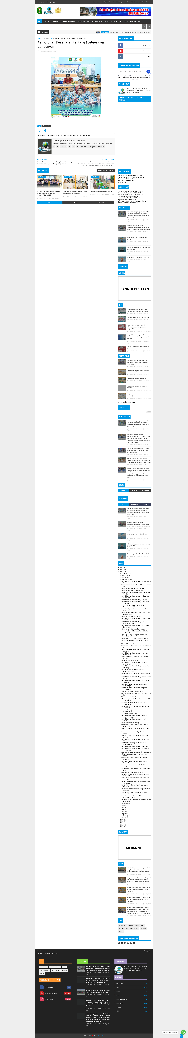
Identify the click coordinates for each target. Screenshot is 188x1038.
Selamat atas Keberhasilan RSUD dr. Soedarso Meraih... (136, 585)
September (125, 579)
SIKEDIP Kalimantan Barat (126, 180)
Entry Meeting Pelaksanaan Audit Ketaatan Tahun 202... (134, 632)
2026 (122, 567)
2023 (122, 819)
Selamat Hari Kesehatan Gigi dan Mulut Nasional (133, 732)
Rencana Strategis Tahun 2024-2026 (129, 193)
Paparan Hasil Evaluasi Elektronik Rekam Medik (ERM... (136, 769)
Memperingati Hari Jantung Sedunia (132, 588)
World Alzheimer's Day (128, 644)
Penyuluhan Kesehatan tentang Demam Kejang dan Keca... (134, 716)
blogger (49, 203)
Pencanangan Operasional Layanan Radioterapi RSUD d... (132, 670)
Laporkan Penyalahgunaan (127, 402)
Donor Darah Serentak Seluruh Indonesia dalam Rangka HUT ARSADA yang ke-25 (138, 327)
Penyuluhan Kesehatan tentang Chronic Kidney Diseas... (136, 582)
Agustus (124, 803)
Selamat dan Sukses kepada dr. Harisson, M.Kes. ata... (134, 758)
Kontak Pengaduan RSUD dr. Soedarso (130, 194)
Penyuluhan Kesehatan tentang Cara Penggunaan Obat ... (133, 622)
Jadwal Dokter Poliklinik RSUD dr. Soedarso (131, 198)
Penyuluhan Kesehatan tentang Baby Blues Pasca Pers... (135, 597)
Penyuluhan (46, 38)
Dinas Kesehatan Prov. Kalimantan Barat (131, 177)
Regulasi (55, 21)
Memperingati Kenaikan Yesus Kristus (138, 257)
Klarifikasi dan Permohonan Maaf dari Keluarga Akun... (136, 729)
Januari (124, 817)
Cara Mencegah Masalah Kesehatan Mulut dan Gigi (136, 694)
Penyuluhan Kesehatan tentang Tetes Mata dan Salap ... (135, 626)
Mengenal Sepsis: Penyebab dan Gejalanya (134, 638)
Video (121, 932)
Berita (130, 925)
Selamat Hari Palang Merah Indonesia (133, 691)
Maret (124, 813)
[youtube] (54, 2)
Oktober (124, 577)
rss (78, 147)
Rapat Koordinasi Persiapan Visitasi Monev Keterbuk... (134, 765)
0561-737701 (106, 2)
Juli (123, 805)
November (125, 575)
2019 (122, 827)
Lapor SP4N (122, 182)
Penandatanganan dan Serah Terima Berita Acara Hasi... (135, 775)
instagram (92, 147)
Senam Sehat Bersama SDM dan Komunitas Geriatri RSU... (135, 650)
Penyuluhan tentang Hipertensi (101, 191)
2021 (122, 823)
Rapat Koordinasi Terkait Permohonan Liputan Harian (136, 674)
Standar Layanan (67, 21)
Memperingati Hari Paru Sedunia (131, 616)
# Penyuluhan (46, 126)
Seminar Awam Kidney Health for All (138, 317)
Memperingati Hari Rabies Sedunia (132, 590)
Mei (123, 809)
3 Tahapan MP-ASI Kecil (129, 713)
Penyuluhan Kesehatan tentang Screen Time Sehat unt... (135, 740)
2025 (122, 569)
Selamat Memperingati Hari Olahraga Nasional (136, 752)
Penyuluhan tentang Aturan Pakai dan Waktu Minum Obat (75, 192)
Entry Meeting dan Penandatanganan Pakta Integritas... (135, 609)
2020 (122, 825)
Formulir (81, 21)
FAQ (139, 21)
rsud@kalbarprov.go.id (120, 2)
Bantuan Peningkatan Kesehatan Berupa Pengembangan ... (134, 710)
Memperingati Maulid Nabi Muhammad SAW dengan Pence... (135, 613)
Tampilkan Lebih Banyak (106, 170)
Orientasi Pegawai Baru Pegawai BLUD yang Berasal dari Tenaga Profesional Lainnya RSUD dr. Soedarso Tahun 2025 (138, 870)
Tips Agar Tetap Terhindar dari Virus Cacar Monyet (134, 736)
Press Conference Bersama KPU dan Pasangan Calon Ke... (133, 796)
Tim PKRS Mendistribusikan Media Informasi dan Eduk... (135, 786)
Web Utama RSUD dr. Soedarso (128, 179)
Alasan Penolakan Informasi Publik (129, 203)
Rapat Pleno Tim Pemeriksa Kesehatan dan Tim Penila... (135, 778)
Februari (124, 815)
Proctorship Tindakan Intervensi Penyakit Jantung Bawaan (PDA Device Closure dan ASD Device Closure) (97, 980)
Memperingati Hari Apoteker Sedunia (133, 629)
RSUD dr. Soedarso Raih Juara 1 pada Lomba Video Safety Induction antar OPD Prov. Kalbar (138, 450)
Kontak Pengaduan (51, 953)
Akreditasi (122, 925)
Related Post (42, 170)
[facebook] (47, 2)
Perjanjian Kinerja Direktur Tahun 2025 (130, 191)
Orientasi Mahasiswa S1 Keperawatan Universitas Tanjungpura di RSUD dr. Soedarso (138, 889)
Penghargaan (79, 32)
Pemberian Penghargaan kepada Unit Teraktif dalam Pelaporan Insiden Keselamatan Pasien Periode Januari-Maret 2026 (123, 32)
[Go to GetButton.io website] (183, 1036)
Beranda (96, 2)
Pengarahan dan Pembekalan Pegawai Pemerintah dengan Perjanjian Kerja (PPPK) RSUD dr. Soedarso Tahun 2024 (139, 880)
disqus (75, 203)
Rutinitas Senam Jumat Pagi (130, 723)
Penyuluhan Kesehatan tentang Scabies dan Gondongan (135, 667)
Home (39, 38)
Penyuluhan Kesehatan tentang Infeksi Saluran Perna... (136, 677)
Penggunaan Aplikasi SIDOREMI (128, 196)
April (123, 811)
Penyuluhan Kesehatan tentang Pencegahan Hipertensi (135, 681)
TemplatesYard (99, 1035)
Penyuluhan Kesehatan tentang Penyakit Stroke (134, 720)
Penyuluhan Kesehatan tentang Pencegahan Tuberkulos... (135, 602)
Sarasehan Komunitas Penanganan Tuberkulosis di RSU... (132, 606)
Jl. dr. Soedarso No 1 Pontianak (140, 2)
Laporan (107, 21)
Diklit (137, 925)
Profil (45, 21)
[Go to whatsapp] (183, 1032)
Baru (124, 504)
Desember (125, 573)
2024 (122, 571)
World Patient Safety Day (129, 697)
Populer (134, 504)
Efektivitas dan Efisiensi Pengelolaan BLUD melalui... (135, 755)
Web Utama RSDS (120, 21)
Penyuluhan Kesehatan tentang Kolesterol (134, 746)
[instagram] (50, 2)
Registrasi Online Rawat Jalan (127, 199)
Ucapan (143, 928)
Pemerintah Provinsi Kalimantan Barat (130, 175)
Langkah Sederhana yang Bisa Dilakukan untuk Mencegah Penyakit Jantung (138, 337)
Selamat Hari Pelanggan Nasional (132, 772)
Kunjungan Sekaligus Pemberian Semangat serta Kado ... (135, 641)
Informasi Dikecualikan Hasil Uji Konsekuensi (132, 201)
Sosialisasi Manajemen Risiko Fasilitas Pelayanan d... (133, 703)
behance (84, 147)
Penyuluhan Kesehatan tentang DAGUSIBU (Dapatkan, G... (135, 654)
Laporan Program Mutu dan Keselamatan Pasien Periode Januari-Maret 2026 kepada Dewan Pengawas (138, 227)
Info (142, 925)
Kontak (133, 21)
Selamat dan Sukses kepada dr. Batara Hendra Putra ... (136, 646)
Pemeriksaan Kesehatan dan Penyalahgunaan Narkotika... (135, 782)
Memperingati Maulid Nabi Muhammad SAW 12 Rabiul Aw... (135, 699)
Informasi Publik (93, 21)
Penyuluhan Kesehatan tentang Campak (134, 600)
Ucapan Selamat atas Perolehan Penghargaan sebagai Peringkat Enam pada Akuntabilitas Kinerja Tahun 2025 (139, 460)
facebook (101, 203)
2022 (122, 821)
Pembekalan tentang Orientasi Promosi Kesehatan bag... (133, 743)
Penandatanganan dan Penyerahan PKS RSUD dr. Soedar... (136, 800)
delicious (101, 147)
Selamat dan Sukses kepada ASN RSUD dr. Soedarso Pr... (134, 725)
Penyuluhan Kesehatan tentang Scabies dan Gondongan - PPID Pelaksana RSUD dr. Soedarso (134, 77)
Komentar (146, 504)
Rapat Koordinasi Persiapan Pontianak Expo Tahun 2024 (135, 707)
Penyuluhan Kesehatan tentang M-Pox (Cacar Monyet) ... (135, 619)
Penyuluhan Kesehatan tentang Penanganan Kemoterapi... (135, 749)
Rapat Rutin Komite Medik (129, 660)
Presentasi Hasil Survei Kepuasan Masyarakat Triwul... (135, 593)
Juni (123, 807)
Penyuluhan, (52, 51)
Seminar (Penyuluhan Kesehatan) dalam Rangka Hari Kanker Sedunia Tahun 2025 (48, 193)
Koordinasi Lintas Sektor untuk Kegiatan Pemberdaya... (134, 685)
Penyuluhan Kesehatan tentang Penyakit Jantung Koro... (134, 663)
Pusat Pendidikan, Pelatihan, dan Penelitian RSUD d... (135, 657)
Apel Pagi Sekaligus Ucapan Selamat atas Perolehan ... (134, 635)
